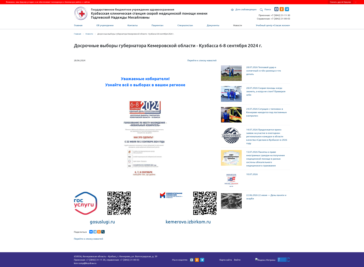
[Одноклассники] (99, 231)
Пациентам (157, 25)
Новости (237, 25)
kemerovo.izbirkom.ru (188, 221)
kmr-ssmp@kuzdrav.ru (85, 263)
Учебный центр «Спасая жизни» (273, 25)
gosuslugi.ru (102, 221)
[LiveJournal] (103, 231)
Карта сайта (226, 259)
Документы (213, 25)
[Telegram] (95, 231)
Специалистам (185, 25)
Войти (237, 259)
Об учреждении (105, 25)
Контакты (133, 25)
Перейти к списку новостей (202, 60)
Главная (78, 25)
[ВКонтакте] (91, 231)
